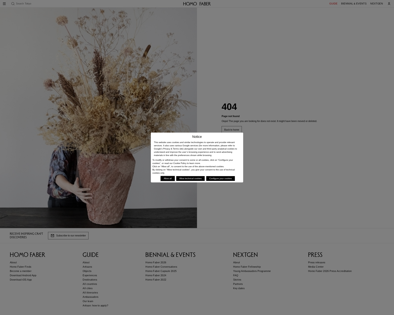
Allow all (168, 178)
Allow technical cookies (190, 178)
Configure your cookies (220, 178)
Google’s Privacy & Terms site (168, 149)
